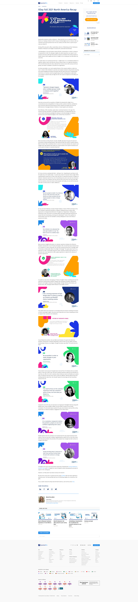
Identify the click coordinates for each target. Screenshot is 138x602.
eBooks (61, 554)
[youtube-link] (77, 545)
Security (39, 559)
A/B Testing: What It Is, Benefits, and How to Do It (95, 33)
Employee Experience (84, 562)
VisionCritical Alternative (72, 561)
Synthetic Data (83, 564)
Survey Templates (62, 555)
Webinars (61, 559)
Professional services (41, 558)
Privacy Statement (63, 595)
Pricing (81, 3)
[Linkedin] (40, 489)
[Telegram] (55, 489)
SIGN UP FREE (96, 3)
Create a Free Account (91, 19)
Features (77, 3)
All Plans (70, 551)
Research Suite (41, 468)
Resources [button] (72, 3)
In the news (97, 554)
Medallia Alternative (72, 562)
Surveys (70, 466)
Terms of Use (70, 595)
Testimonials (97, 555)
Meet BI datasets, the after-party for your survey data (60, 522)
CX (47, 468)
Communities (51, 555)
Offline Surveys (83, 555)
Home (39, 6)
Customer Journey (84, 563)
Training (61, 558)
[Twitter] (48, 489)
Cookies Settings (76, 595)
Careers (96, 558)
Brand (96, 559)
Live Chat (89, 545)
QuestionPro (44, 6)
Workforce (50, 554)
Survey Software (51, 551)
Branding (39, 555)
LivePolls (50, 560)
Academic (70, 554)
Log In (98, 0)
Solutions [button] (66, 3)
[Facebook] (44, 489)
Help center (83, 545)
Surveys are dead (88, 521)
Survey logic (40, 554)
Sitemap (58, 595)
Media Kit (96, 560)
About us (96, 551)
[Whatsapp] (51, 489)
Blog (60, 551)
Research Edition (51, 559)
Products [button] (60, 3)
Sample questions (40, 551)
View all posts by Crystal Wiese (52, 503)
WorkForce (75, 466)
